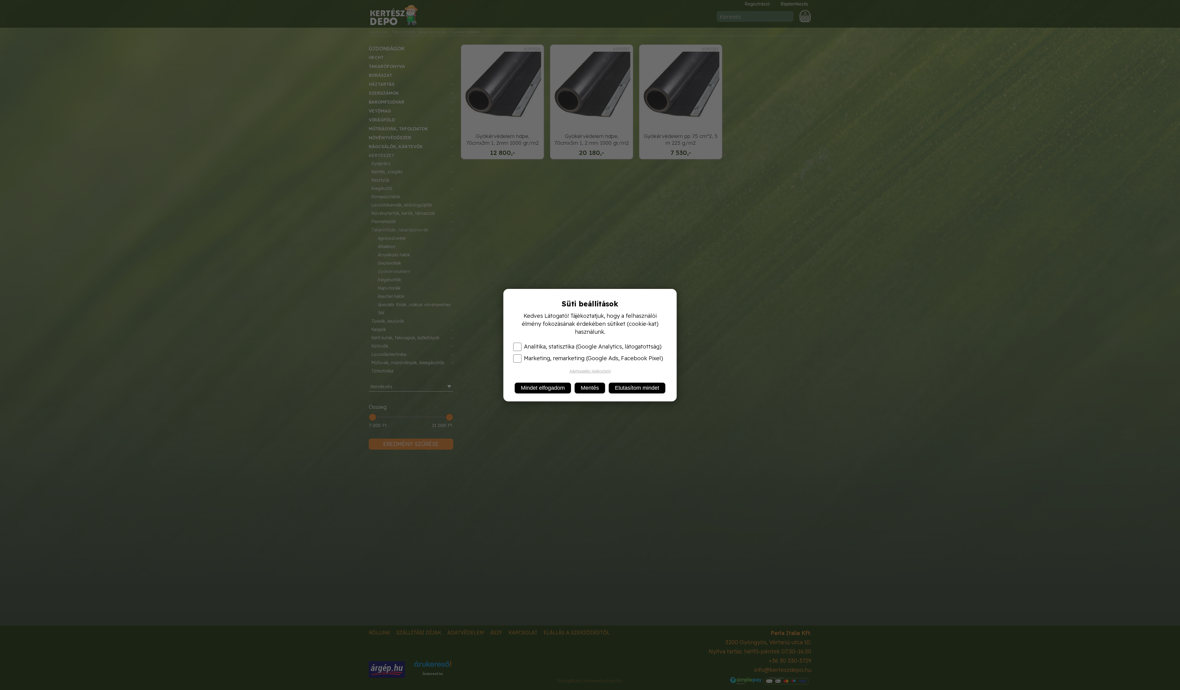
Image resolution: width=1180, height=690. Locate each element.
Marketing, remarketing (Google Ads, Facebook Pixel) (593, 358)
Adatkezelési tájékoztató (590, 371)
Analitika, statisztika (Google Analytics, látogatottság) (593, 346)
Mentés (590, 388)
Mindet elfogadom (543, 388)
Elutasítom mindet (637, 388)
